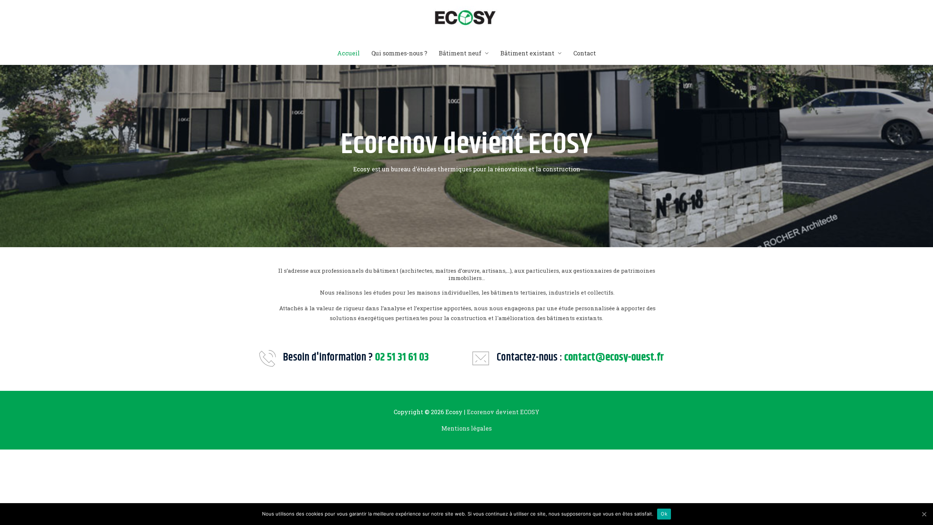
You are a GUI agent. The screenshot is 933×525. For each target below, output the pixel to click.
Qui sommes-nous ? (399, 53)
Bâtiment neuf (460, 53)
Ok (664, 514)
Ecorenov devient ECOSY (503, 412)
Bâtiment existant (527, 53)
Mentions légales (466, 428)
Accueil (348, 53)
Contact (584, 53)
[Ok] (924, 514)
